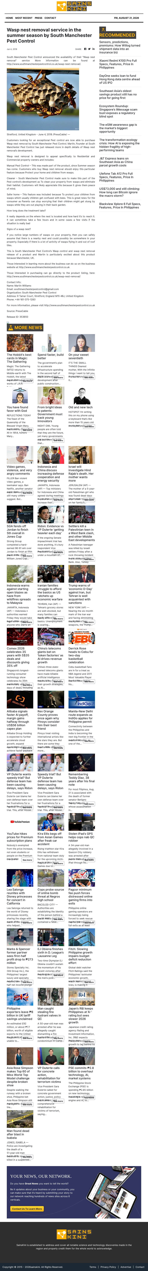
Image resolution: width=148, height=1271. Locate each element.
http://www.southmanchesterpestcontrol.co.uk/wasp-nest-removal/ (44, 276)
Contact (140, 1267)
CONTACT (50, 17)
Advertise (126, 1267)
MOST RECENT (24, 17)
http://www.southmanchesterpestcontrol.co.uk (44, 267)
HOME (9, 17)
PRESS (38, 17)
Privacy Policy (108, 1267)
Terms (92, 1267)
